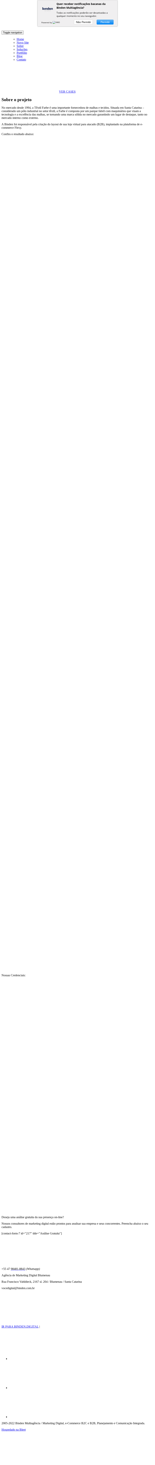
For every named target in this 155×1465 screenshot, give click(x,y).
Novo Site (23, 42)
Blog (19, 56)
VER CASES (67, 91)
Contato (21, 59)
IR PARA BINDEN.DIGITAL (20, 1326)
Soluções (22, 49)
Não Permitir (83, 22)
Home (20, 39)
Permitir (105, 22)
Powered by (47, 22)
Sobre (20, 46)
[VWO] (56, 22)
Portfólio (22, 52)
